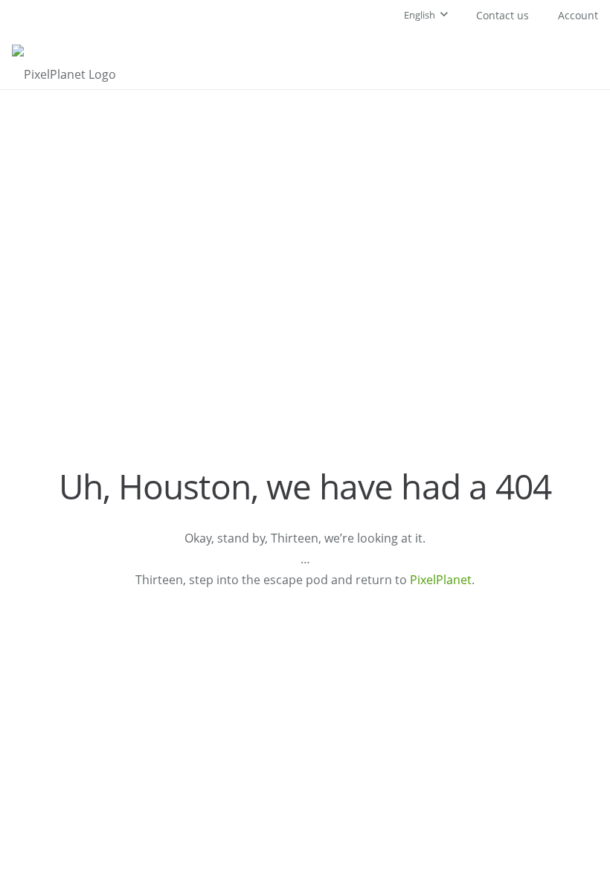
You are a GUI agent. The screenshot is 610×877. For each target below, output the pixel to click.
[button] (425, 15)
